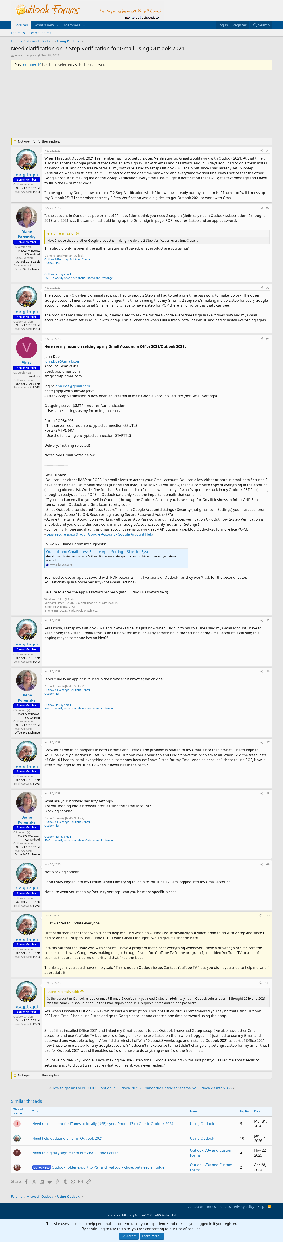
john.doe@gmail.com (72, 386)
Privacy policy (244, 1206)
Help (260, 1206)
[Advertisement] (118, 106)
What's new (44, 25)
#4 (268, 339)
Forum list (18, 33)
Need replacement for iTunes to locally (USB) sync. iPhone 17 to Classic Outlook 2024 (102, 1123)
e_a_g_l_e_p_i (24, 55)
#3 (268, 288)
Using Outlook (202, 1123)
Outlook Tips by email (57, 274)
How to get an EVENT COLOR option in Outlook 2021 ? (97, 1088)
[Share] (262, 150)
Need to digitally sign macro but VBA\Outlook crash (75, 1152)
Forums (21, 25)
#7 (268, 742)
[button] (57, 25)
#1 (268, 150)
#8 (268, 793)
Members (72, 25)
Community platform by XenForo (142, 1215)
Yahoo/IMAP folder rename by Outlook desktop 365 (188, 1088)
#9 (268, 864)
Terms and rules (219, 1206)
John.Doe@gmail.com (62, 361)
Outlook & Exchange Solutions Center (67, 259)
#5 (268, 620)
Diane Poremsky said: (63, 992)
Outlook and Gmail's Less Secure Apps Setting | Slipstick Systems (100, 551)
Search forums (40, 33)
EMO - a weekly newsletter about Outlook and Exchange (78, 278)
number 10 (32, 64)
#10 (267, 915)
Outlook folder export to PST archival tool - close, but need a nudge (98, 1167)
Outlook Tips (52, 263)
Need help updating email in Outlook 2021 (67, 1138)
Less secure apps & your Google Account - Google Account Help (99, 534)
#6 (268, 671)
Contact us (195, 1206)
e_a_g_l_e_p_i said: (60, 233)
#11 (267, 983)
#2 (268, 208)
